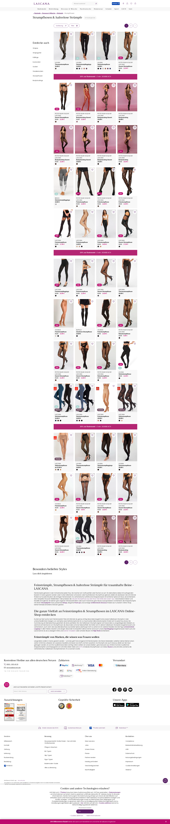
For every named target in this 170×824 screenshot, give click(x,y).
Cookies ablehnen (105, 803)
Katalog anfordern (91, 762)
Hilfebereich (8, 741)
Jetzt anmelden (56, 691)
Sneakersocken (38, 71)
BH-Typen (48, 751)
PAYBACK (9, 766)
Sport (116, 9)
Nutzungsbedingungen (133, 757)
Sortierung (59, 26)
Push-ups (77, 602)
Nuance (110, 647)
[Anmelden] (127, 4)
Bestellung (7, 762)
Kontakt (6, 745)
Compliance (130, 741)
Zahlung (7, 749)
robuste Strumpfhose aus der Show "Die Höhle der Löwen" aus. (93, 599)
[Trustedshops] (61, 706)
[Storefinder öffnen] (123, 4)
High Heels (97, 631)
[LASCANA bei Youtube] (130, 690)
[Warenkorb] (135, 4)
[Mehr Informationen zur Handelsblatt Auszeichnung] (21, 712)
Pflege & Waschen (51, 747)
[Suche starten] (96, 4)
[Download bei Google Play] (132, 705)
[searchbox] (83, 4)
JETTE (81, 647)
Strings (64, 602)
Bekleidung (53, 9)
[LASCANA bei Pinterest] (125, 690)
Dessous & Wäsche (69, 9)
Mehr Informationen (93, 816)
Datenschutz (130, 753)
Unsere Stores (89, 749)
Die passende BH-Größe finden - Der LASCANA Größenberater (60, 742)
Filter (72, 26)
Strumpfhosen (69, 13)
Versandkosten (21, 780)
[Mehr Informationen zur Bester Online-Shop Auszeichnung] (9, 712)
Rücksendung (8, 757)
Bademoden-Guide (51, 763)
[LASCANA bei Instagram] (120, 690)
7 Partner (63, 792)
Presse (87, 753)
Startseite (37, 13)
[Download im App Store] (119, 705)
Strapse (35, 48)
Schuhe (109, 9)
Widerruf (128, 770)
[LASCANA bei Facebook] (114, 690)
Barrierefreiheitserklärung (134, 745)
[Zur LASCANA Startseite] (41, 3)
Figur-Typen (49, 759)
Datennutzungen (114, 792)
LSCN (124, 9)
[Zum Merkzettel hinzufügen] (71, 34)
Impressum (129, 762)
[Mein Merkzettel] (131, 4)
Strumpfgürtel (45, 602)
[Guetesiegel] (69, 706)
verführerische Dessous (99, 602)
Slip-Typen (48, 755)
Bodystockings (38, 80)
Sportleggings (109, 629)
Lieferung (7, 753)
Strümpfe (60, 13)
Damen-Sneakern (69, 631)
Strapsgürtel (37, 53)
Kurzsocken (37, 62)
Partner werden (90, 757)
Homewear (98, 9)
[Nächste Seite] (135, 26)
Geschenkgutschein (92, 766)
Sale (130, 9)
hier (82, 803)
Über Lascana (89, 741)
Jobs (86, 745)
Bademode (42, 9)
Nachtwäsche (85, 9)
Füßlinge (35, 57)
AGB (127, 749)
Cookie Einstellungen (133, 766)
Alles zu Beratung (50, 768)
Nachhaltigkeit (90, 770)
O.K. (79, 811)
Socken (35, 67)
